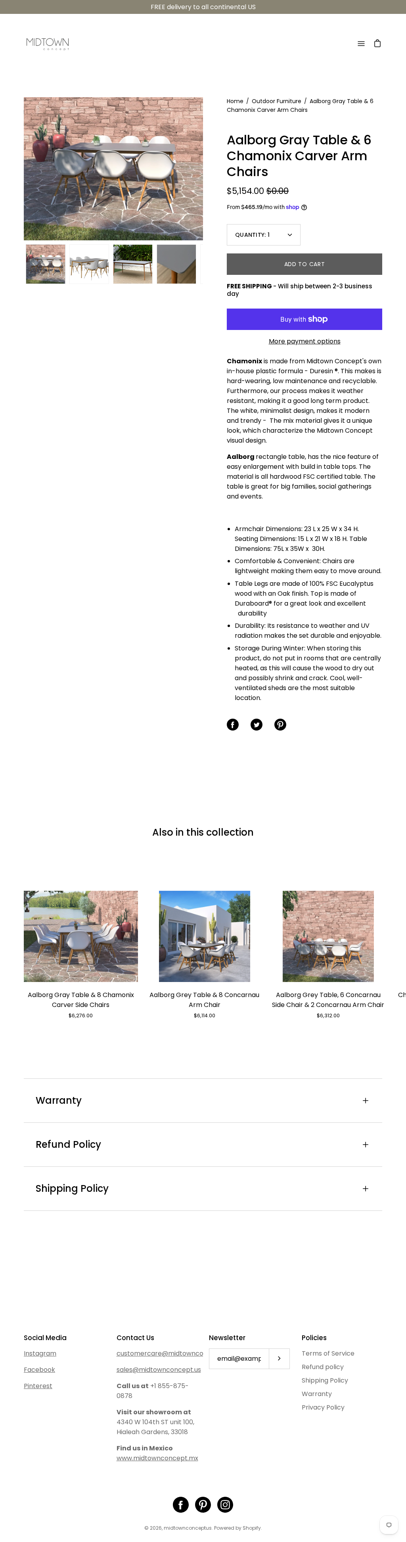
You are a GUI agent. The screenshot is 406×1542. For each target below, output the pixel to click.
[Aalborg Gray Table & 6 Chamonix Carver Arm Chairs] (45, 264)
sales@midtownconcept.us (159, 1369)
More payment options (305, 341)
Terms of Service (328, 1353)
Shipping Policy (72, 1188)
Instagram (40, 1353)
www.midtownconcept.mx (157, 1458)
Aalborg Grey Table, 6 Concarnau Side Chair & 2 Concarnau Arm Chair (328, 999)
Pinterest (38, 1385)
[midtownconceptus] (47, 43)
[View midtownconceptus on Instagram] (225, 1505)
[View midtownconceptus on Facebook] (181, 1505)
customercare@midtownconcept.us (173, 1353)
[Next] (203, 168)
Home (235, 101)
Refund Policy (68, 1144)
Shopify (252, 1528)
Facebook (39, 1369)
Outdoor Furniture (276, 101)
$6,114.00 (204, 1015)
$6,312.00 (328, 1015)
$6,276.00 (81, 1015)
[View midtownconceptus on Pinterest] (203, 1505)
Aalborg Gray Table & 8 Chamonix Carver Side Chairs (81, 999)
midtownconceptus (188, 1528)
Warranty (59, 1100)
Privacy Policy (323, 1407)
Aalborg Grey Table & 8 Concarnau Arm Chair (204, 999)
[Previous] (24, 168)
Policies (314, 1338)
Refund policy (323, 1366)
